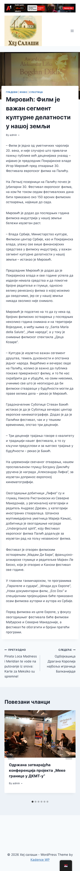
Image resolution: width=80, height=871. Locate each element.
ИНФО (23, 92)
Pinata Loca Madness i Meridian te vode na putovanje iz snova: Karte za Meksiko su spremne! (20, 663)
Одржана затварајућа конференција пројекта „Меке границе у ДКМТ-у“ (37, 770)
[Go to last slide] (11, 754)
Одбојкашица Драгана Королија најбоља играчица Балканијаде (61, 660)
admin (13, 134)
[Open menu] (72, 31)
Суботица (36, 92)
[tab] (32, 802)
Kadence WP (40, 860)
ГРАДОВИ (11, 92)
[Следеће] (68, 754)
